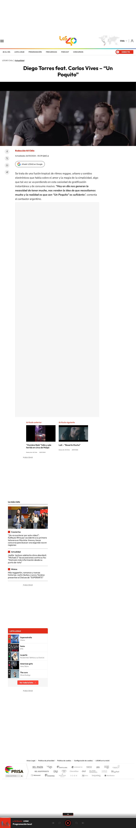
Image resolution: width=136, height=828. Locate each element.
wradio (63, 770)
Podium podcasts (62, 774)
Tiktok (52, 743)
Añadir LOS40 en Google (32, 164)
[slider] (68, 817)
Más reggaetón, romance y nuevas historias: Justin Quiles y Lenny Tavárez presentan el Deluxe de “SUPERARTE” (26, 575)
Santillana (62, 767)
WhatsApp (7, 165)
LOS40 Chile (68, 40)
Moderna (49, 774)
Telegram (7, 172)
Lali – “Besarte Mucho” (69, 445)
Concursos (78, 52)
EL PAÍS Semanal (93, 770)
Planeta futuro (103, 770)
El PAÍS (38, 767)
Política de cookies (64, 761)
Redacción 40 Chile (24, 150)
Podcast (65, 52)
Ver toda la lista (26, 682)
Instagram (57, 743)
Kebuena (112, 770)
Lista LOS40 (19, 52)
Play (68, 823)
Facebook (7, 151)
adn (105, 767)
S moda (85, 774)
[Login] (132, 40)
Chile (122, 41)
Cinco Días (74, 770)
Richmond (36, 774)
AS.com (96, 767)
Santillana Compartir (77, 767)
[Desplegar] (68, 814)
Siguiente (82, 823)
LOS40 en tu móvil (102, 761)
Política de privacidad (46, 761)
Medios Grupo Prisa (14, 775)
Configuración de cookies (83, 761)
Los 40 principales (50, 767)
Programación (35, 52)
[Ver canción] (15, 639)
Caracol (115, 767)
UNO (55, 770)
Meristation (109, 774)
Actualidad (19, 61)
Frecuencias (51, 52)
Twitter (7, 158)
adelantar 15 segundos (76, 823)
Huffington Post (41, 770)
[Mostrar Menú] (3, 41)
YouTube (63, 743)
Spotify (78, 743)
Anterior (53, 823)
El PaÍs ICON (73, 774)
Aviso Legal (31, 761)
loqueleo (96, 774)
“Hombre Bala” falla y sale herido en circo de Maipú (38, 446)
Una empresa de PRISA (14, 769)
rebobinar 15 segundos (59, 823)
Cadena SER (88, 767)
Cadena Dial (83, 770)
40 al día (6, 52)
